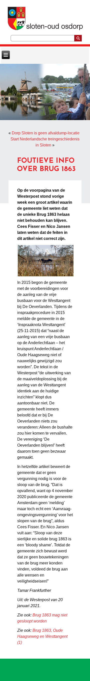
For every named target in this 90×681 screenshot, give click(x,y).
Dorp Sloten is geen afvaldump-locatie (46, 133)
